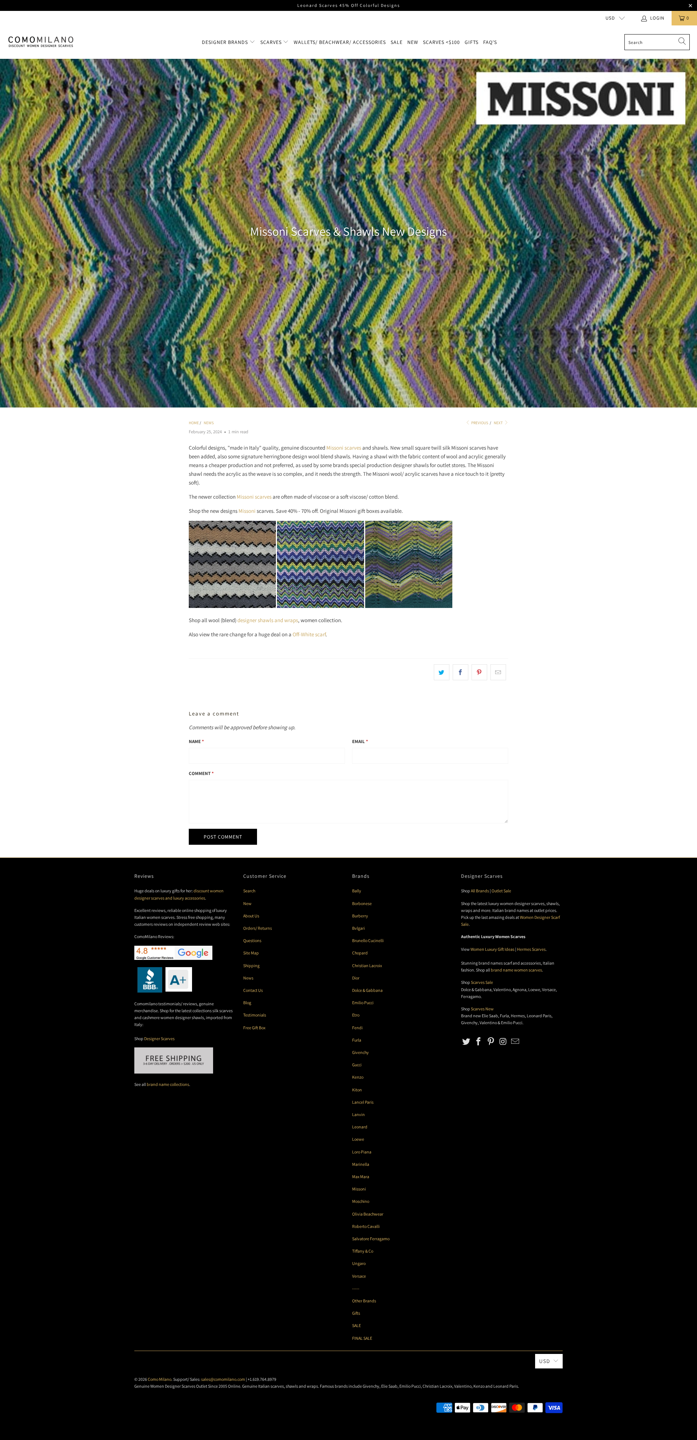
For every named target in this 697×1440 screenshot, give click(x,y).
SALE (356, 1325)
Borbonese (362, 903)
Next (499, 422)
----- (355, 1288)
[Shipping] (173, 1072)
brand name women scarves (516, 970)
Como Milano (159, 1379)
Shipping (251, 965)
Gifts (471, 42)
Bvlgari (358, 928)
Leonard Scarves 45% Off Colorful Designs (348, 5)
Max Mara (360, 1176)
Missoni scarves (343, 447)
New (412, 42)
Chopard (360, 953)
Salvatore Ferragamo (371, 1238)
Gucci (357, 1064)
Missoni (247, 510)
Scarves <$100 (441, 42)
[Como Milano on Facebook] (478, 1041)
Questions (252, 940)
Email (360, 741)
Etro (355, 1015)
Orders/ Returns (257, 928)
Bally (356, 890)
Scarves (271, 42)
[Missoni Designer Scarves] (320, 606)
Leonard (359, 1126)
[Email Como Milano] (515, 1041)
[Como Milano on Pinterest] (490, 1041)
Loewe (358, 1139)
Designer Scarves (159, 1038)
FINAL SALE (362, 1338)
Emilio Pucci (363, 1002)
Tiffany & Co (362, 1251)
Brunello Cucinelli (368, 940)
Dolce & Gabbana (367, 990)
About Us (251, 915)
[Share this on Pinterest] (479, 672)
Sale (397, 42)
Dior (355, 978)
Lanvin (358, 1114)
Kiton (357, 1089)
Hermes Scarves (531, 949)
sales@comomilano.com (223, 1379)
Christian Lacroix (367, 965)
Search (249, 890)
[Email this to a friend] (498, 672)
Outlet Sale (501, 890)
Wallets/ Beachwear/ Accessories (340, 42)
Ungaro (359, 1263)
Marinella (360, 1164)
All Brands (480, 890)
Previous (479, 422)
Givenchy (360, 1052)
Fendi (357, 1027)
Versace (359, 1276)
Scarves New (482, 1008)
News (248, 978)
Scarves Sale (482, 982)
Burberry (360, 915)
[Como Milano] (40, 42)
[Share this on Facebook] (460, 672)
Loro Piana (361, 1152)
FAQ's (490, 42)
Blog (247, 1002)
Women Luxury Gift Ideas (492, 949)
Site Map (251, 953)
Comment (201, 773)
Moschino (360, 1201)
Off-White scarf (309, 634)
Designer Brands (225, 42)
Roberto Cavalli (366, 1226)
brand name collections (168, 1084)
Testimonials (254, 1015)
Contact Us (253, 990)
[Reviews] (163, 991)
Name (196, 741)
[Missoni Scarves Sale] (232, 606)
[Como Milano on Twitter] (466, 1041)
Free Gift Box (254, 1027)
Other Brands (364, 1300)
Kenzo (357, 1077)
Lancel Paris (363, 1102)
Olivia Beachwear (367, 1214)
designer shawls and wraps (267, 620)
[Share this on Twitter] (441, 672)
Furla (356, 1040)
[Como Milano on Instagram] (503, 1041)
